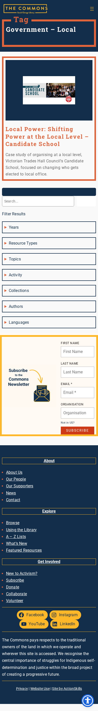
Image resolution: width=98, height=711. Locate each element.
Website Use (40, 689)
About (49, 460)
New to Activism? (21, 573)
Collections (19, 290)
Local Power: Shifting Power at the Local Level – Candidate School (47, 136)
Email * (66, 384)
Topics (15, 259)
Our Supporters (19, 486)
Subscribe (15, 580)
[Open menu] (92, 9)
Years (14, 227)
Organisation (72, 404)
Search (86, 201)
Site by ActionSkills (67, 689)
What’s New (16, 543)
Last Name (69, 363)
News (11, 493)
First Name (70, 343)
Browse (12, 522)
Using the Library (21, 529)
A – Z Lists (16, 536)
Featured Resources (24, 550)
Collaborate (16, 593)
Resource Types (23, 243)
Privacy (22, 689)
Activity (15, 275)
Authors (16, 306)
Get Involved (49, 561)
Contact (13, 499)
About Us (14, 472)
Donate (12, 587)
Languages (19, 322)
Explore (49, 511)
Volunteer (14, 600)
